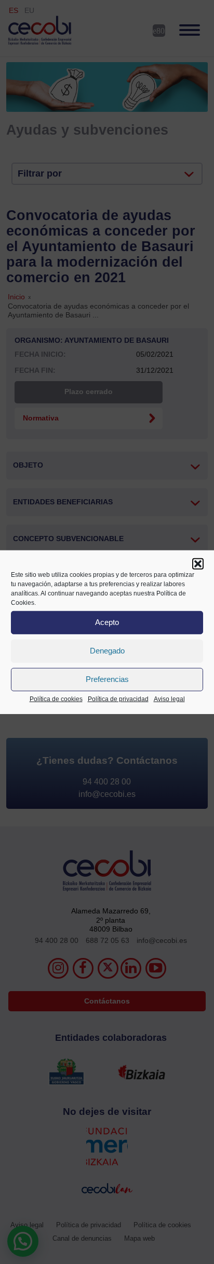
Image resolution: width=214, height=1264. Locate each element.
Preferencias (107, 679)
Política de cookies (56, 698)
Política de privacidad (118, 698)
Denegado (107, 650)
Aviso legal (169, 698)
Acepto (107, 622)
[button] (198, 563)
